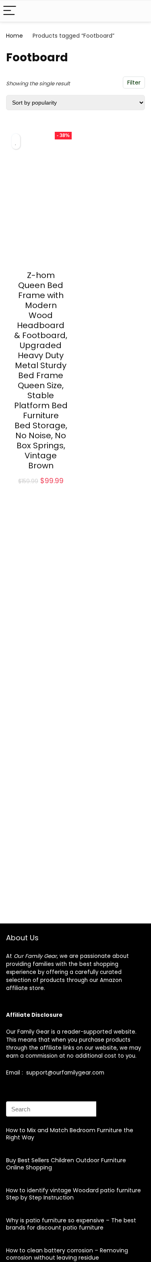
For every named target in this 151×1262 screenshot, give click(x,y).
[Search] (138, 11)
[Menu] (9, 11)
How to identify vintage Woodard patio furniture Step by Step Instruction (73, 1194)
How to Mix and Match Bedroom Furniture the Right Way (69, 1133)
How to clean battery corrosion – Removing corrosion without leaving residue (67, 1254)
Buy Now (41, 490)
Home (14, 36)
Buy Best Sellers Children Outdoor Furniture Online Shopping (66, 1163)
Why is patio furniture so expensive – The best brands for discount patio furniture (71, 1224)
